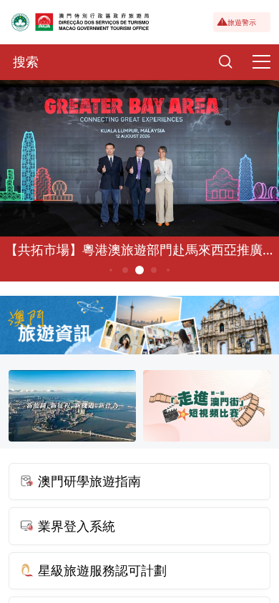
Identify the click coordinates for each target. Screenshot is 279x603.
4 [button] (139, 270)
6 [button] (168, 270)
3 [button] (125, 270)
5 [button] (154, 270)
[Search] (225, 62)
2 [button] (111, 270)
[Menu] (261, 62)
